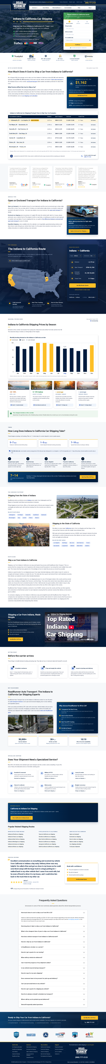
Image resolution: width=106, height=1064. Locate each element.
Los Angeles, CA (25, 120)
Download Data (95, 320)
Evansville (28, 514)
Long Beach (65, 545)
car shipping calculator (73, 919)
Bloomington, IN (13, 146)
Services (34, 7)
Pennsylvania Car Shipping (46, 1056)
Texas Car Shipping (45, 1051)
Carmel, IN (12, 138)
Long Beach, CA (21, 138)
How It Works (46, 7)
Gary (19, 517)
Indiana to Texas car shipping (15, 836)
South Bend (35, 514)
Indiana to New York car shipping (16, 839)
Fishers (30, 517)
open (55, 210)
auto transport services (16, 701)
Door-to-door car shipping (76, 839)
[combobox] (78, 28)
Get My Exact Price (82, 95)
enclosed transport (32, 81)
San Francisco (80, 542)
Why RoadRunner (56, 7)
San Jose (72, 542)
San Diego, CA (23, 133)
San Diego (64, 542)
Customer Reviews (16, 1053)
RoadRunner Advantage (17, 1049)
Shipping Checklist (59, 1047)
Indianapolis (12, 514)
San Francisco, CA (23, 129)
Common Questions (59, 1049)
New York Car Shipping (45, 1053)
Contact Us (57, 1053)
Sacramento (56, 545)
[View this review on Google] (24, 185)
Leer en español (58, 1051)
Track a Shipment (64, 2)
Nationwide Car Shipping (31, 1047)
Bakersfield (79, 545)
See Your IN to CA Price (88, 477)
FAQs (79, 7)
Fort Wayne (20, 514)
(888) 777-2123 (90, 3)
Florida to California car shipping (47, 836)
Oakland (72, 545)
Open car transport (74, 834)
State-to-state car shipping (76, 841)
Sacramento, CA (23, 124)
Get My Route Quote (82, 285)
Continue (77, 44)
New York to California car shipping (47, 839)
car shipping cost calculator (29, 96)
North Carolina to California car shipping (49, 846)
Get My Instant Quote (81, 879)
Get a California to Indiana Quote (20, 817)
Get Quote (93, 120)
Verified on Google (27, 883)
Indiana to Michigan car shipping (16, 841)
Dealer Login (72, 2)
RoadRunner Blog (15, 1056)
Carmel (24, 517)
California (68, 528)
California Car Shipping (45, 1047)
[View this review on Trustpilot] (47, 185)
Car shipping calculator (75, 844)
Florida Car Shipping (45, 1049)
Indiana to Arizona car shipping (16, 844)
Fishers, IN (12, 142)
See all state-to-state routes (83, 289)
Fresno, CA (23, 146)
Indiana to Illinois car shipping (15, 846)
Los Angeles (56, 542)
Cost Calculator (68, 7)
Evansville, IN (12, 129)
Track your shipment (75, 846)
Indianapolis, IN (15, 120)
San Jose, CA (20, 142)
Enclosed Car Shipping (31, 1049)
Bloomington (12, 517)
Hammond (43, 514)
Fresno (88, 542)
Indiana (29, 500)
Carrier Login (79, 2)
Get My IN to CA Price (15, 639)
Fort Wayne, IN (13, 124)
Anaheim (87, 545)
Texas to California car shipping (47, 834)
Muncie (37, 517)
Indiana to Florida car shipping (15, 834)
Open (56, 79)
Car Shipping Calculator (17, 1047)
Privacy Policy (48, 1062)
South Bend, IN (13, 133)
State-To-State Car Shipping (31, 1051)
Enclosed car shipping (75, 836)
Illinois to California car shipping (47, 841)
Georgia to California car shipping (47, 844)
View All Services (29, 1057)
